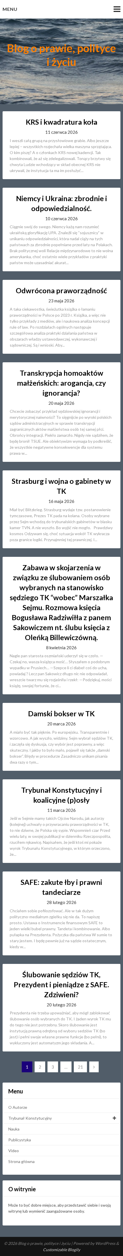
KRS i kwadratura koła (61, 122)
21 (80, 1066)
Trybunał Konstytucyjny (30, 1118)
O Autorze (17, 1107)
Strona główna (21, 1161)
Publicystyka (19, 1139)
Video (13, 1150)
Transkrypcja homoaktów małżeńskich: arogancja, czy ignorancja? (61, 383)
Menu (10, 9)
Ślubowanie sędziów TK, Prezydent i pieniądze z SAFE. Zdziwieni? (61, 984)
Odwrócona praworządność (61, 290)
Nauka (13, 1128)
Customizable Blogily (61, 1249)
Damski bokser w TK (61, 713)
